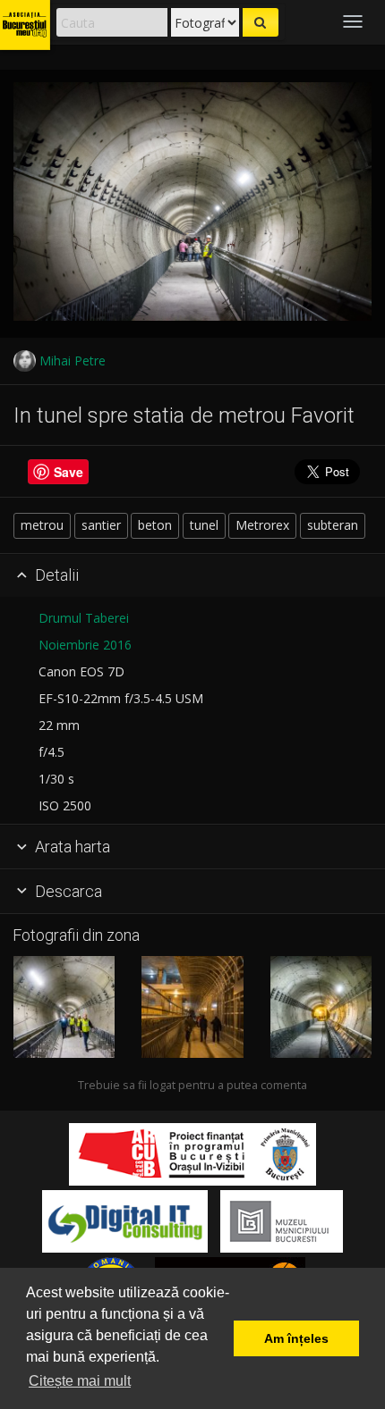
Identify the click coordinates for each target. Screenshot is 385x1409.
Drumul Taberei (83, 617)
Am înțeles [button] (296, 1338)
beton (155, 524)
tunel (204, 524)
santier (101, 524)
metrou (42, 524)
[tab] (192, 576)
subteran (332, 524)
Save (68, 472)
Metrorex (262, 524)
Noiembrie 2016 (85, 644)
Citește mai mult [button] (80, 1380)
